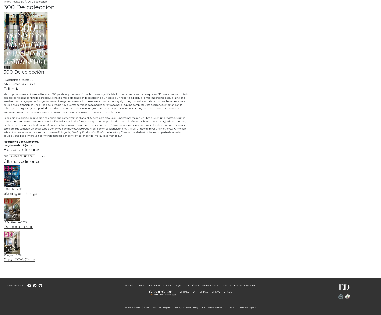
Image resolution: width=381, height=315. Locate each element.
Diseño (141, 285)
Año (6, 156)
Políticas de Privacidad (245, 285)
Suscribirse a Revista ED (19, 79)
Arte (187, 285)
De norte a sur (18, 226)
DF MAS (203, 292)
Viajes (178, 285)
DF (194, 292)
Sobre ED (129, 285)
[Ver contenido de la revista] (12, 176)
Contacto (226, 285)
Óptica (195, 285)
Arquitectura (154, 285)
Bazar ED (184, 292)
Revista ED (18, 1)
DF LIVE (215, 292)
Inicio (7, 1)
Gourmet (167, 285)
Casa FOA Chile (19, 259)
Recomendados (210, 285)
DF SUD (228, 292)
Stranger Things (21, 193)
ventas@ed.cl (250, 308)
